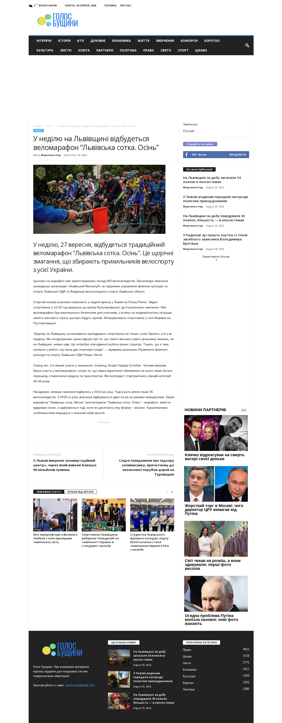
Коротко (212, 40)
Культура (45, 50)
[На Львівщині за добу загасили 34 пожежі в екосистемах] (119, 658)
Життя (143, 40)
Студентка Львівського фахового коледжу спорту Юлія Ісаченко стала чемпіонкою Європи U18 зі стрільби (149, 542)
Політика (128, 50)
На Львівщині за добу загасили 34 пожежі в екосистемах (212, 179)
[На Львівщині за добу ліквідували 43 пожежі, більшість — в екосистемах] (119, 701)
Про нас (125, 5)
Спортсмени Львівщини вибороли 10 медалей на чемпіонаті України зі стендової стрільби (100, 540)
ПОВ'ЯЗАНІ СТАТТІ (49, 491)
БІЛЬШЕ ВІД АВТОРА (80, 491)
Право (148, 50)
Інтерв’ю (44, 40)
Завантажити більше (216, 256)
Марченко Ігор (51, 155)
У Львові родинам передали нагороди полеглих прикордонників (215, 198)
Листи (65, 50)
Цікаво (201, 50)
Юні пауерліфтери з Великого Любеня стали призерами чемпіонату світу (55, 538)
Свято (166, 50)
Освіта (84, 50)
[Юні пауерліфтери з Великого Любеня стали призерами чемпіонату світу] (55, 514)
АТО (80, 40)
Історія (64, 40)
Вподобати (238, 154)
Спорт (183, 50)
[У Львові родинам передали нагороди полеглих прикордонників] (119, 679)
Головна (110, 5)
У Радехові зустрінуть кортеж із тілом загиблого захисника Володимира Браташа (215, 239)
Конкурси (189, 40)
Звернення (165, 40)
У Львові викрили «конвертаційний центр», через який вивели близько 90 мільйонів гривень (64, 465)
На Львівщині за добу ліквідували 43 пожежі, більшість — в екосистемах (214, 218)
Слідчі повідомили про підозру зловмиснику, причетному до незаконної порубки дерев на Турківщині (146, 467)
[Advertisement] (141, 88)
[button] (247, 45)
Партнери (104, 50)
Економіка (121, 40)
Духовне (98, 40)
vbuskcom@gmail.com (80, 685)
